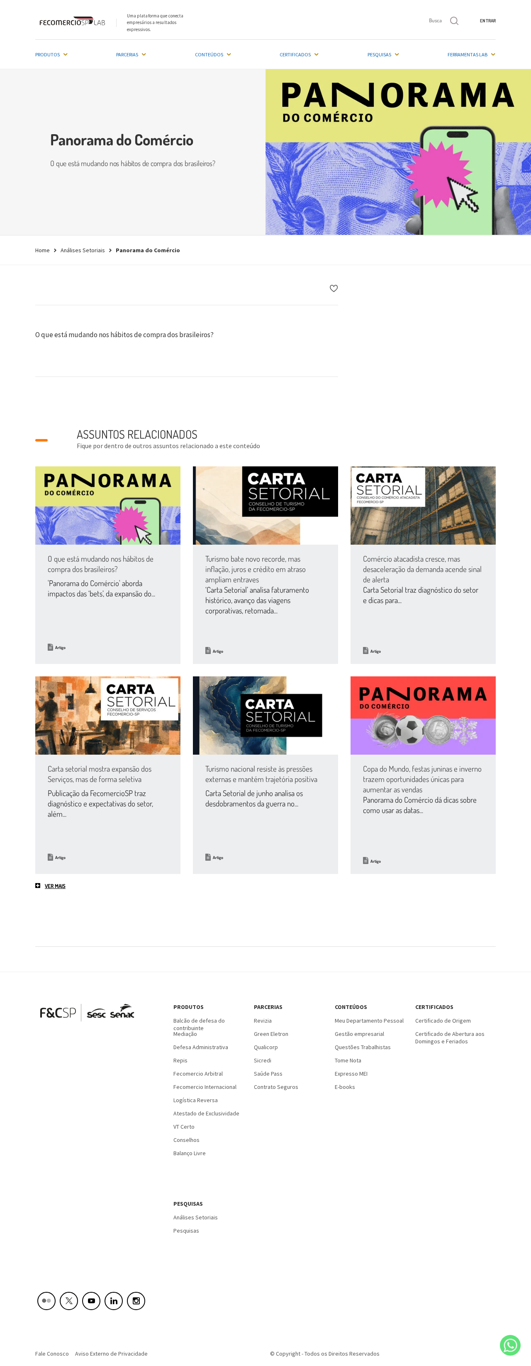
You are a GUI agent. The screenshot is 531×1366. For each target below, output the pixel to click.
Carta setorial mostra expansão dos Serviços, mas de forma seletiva (99, 773)
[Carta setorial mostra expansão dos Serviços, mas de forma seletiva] (107, 715)
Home (42, 250)
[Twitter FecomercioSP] (69, 1301)
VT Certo (184, 1126)
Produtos (47, 54)
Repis (180, 1060)
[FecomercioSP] (90, 1024)
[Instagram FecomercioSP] (136, 1301)
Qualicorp (266, 1047)
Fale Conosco (52, 1353)
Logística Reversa (195, 1100)
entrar (488, 21)
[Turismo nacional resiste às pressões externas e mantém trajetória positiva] (265, 715)
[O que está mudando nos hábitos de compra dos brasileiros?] (107, 505)
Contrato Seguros (276, 1087)
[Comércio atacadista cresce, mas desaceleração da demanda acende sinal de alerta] (423, 505)
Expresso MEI (351, 1073)
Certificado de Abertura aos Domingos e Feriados (450, 1036)
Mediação (185, 1034)
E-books (345, 1087)
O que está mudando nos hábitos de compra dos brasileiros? (100, 563)
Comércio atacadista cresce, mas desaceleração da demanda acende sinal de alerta (422, 568)
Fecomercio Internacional (204, 1087)
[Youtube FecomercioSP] (91, 1301)
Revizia (263, 1020)
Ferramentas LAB (467, 54)
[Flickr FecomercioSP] (46, 1301)
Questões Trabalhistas (363, 1047)
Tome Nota (348, 1060)
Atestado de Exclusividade (206, 1113)
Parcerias (127, 54)
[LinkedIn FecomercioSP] (113, 1301)
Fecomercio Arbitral (198, 1073)
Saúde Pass (268, 1073)
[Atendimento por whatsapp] (510, 1345)
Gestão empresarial (359, 1034)
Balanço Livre (189, 1153)
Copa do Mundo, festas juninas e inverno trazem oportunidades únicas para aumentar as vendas (422, 778)
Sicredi (262, 1060)
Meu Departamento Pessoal (369, 1020)
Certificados (295, 54)
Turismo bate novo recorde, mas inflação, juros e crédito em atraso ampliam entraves (255, 568)
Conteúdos (209, 54)
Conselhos (186, 1140)
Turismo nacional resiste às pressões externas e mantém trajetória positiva (261, 773)
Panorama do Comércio (148, 250)
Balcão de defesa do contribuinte (199, 1023)
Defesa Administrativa (200, 1047)
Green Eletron (271, 1034)
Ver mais (55, 886)
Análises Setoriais (83, 250)
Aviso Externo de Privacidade (111, 1353)
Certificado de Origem (443, 1020)
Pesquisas (379, 54)
